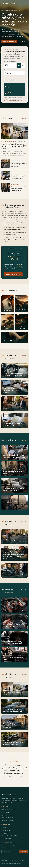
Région (5, 69)
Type (5, 76)
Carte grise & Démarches (8, 809)
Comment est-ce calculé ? (17, 100)
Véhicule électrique (11, 80)
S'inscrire (23, 851)
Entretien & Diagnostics (8, 817)
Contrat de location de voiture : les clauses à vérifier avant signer (18, 177)
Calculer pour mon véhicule (13, 274)
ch (19, 65)
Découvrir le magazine (9, 41)
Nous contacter (6, 830)
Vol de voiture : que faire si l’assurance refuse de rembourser (19, 165)
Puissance (9, 4)
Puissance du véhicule (10, 61)
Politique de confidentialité (9, 835)
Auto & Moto (5, 812)
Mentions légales (6, 838)
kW (23, 65)
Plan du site (4, 833)
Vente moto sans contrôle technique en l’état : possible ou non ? (18, 189)
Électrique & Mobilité (7, 820)
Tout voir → (24, 118)
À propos (22, 41)
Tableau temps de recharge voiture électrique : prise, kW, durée (14, 146)
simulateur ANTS (7, 100)
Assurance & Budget (7, 815)
